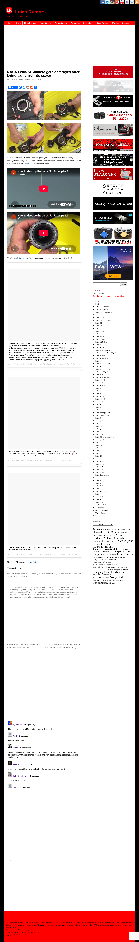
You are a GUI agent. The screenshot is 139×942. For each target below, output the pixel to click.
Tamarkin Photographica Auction (117, 569)
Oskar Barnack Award (102, 562)
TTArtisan (97, 577)
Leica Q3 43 (99, 434)
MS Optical (96, 560)
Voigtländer (118, 577)
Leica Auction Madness (104, 312)
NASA (43, 573)
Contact (125, 23)
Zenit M (98, 515)
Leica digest (124, 541)
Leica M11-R (100, 399)
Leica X (98, 494)
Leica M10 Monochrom (104, 377)
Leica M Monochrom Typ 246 (106, 353)
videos (105, 577)
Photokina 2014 (113, 567)
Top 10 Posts (100, 513)
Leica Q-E (99, 420)
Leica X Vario (100, 496)
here (27, 163)
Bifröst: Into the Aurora (32, 364)
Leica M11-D (100, 393)
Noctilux (103, 560)
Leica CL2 (99, 325)
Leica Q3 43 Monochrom (104, 437)
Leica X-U (99, 502)
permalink (60, 573)
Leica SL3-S (99, 472)
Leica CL (98, 323)
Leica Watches (100, 491)
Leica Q (98, 418)
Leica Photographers (102, 412)
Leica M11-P (100, 396)
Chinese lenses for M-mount (106, 532)
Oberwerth (112, 559)
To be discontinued (101, 574)
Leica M (98, 344)
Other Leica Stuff (101, 510)
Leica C (98, 315)
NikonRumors (30, 23)
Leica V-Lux (100, 488)
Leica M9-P (99, 410)
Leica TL (98, 483)
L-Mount (118, 535)
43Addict (115, 23)
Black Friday (125, 529)
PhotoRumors (45, 23)
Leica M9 (98, 407)
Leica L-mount (103, 546)
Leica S (98, 450)
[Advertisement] (44, 48)
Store (18, 23)
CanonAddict (102, 23)
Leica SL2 (99, 461)
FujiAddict (75, 23)
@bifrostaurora (22, 258)
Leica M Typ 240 (101, 355)
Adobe (117, 529)
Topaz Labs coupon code (119, 574)
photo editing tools (100, 567)
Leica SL (28, 573)
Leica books (99, 541)
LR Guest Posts (101, 505)
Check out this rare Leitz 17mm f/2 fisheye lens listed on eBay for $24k (63, 646)
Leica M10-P (100, 382)
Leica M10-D (100, 380)
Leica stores (125, 554)
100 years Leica (108, 529)
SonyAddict (88, 23)
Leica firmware (103, 544)
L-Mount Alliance (102, 306)
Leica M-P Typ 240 (102, 372)
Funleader (124, 532)
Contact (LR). (35, 932)
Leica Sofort (99, 477)
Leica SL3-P (99, 469)
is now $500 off (32, 562)
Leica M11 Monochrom (104, 391)
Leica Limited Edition (110, 549)
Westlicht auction (99, 580)
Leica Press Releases (102, 415)
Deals (97, 304)
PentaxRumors (61, 23)
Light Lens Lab (120, 557)
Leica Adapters (121, 538)
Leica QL (98, 445)
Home (10, 23)
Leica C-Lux (100, 317)
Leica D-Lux (100, 331)
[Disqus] (44, 754)
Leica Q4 (98, 442)
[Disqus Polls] (44, 686)
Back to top (14, 860)
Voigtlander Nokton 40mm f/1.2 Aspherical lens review (23, 646)
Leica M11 (99, 388)
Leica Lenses (100, 339)
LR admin (13, 79)
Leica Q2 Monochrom (103, 429)
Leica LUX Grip (101, 342)
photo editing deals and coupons (105, 564)
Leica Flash (99, 336)
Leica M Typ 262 (101, 358)
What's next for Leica (102, 582)
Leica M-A (99, 361)
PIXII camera (124, 567)
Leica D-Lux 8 (110, 542)
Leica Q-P (99, 423)
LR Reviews (99, 507)
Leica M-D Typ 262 (102, 363)
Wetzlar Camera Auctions (115, 580)
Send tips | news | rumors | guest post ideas (108, 296)
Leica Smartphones (102, 475)
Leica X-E (99, 499)
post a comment (21, 576)
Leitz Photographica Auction (103, 557)
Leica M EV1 (100, 347)
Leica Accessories (101, 309)
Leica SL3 (99, 467)
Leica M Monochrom (103, 350)
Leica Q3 (98, 431)
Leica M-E (99, 366)
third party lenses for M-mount (108, 572)
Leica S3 (98, 456)
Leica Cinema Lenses (103, 320)
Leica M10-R (100, 385)
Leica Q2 (98, 426)
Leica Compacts (101, 328)
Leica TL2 (99, 486)
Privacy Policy (88, 925)
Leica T (98, 480)
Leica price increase (121, 551)
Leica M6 (98, 404)
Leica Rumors (30, 11)
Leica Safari (104, 554)
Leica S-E (98, 453)
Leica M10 (99, 374)
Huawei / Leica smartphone (102, 535)
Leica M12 (99, 401)
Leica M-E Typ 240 (102, 369)
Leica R (98, 448)
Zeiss (113, 583)
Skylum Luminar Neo (99, 570)
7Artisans (97, 529)
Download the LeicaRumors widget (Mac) (19, 930)
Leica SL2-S (99, 464)
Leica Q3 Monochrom (103, 439)
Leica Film (99, 334)
